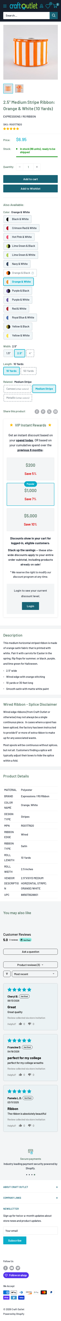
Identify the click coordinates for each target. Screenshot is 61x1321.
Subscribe (14, 1240)
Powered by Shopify (13, 1313)
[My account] (41, 6)
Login (30, 606)
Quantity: (8, 166)
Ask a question (30, 951)
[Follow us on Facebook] (5, 1267)
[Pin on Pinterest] (43, 411)
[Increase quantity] (37, 166)
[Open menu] (5, 6)
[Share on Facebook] (37, 411)
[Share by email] (55, 411)
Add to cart (30, 179)
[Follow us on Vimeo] (18, 1267)
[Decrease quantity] (19, 166)
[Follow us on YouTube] (11, 1267)
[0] (55, 6)
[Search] (54, 15)
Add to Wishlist (31, 188)
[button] (11, 128)
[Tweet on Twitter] (49, 411)
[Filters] (7, 974)
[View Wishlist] (48, 6)
